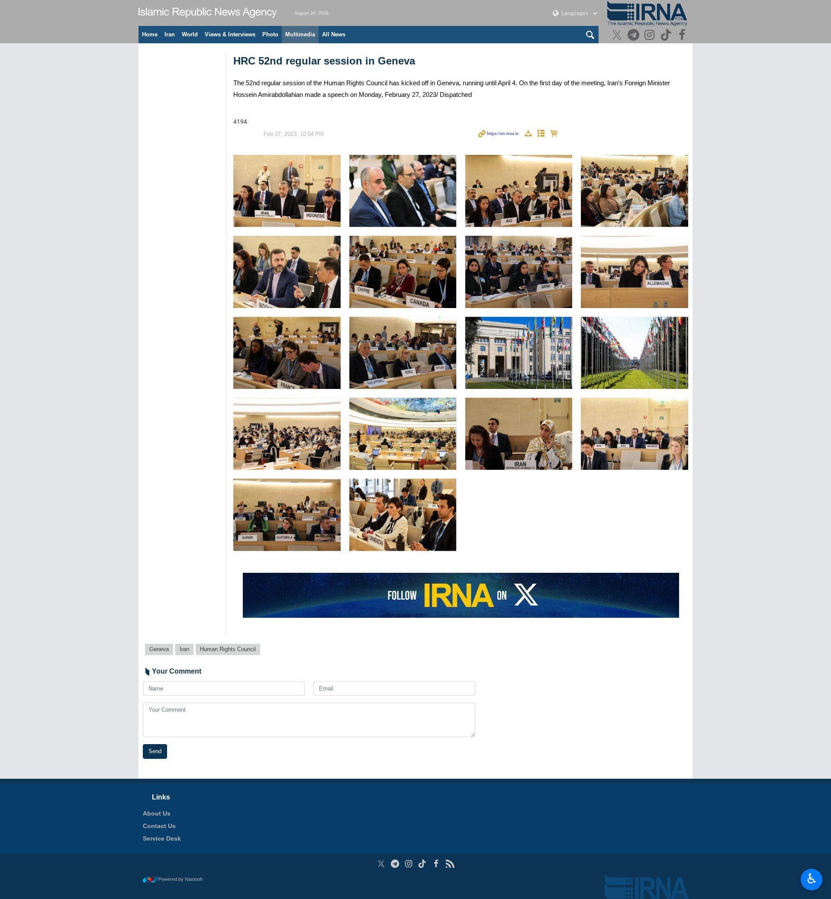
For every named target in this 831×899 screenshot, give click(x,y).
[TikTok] (667, 35)
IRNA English (207, 13)
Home (150, 34)
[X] (618, 35)
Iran (169, 34)
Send (154, 751)
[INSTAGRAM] (651, 35)
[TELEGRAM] (634, 35)
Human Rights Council (228, 649)
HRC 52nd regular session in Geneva (324, 61)
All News (333, 34)
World (190, 34)
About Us (157, 813)
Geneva (159, 649)
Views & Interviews (230, 34)
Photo (270, 34)
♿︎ (811, 878)
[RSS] (450, 863)
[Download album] (528, 134)
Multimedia (300, 34)
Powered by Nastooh (180, 879)
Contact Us (159, 825)
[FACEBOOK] (683, 35)
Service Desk (162, 838)
